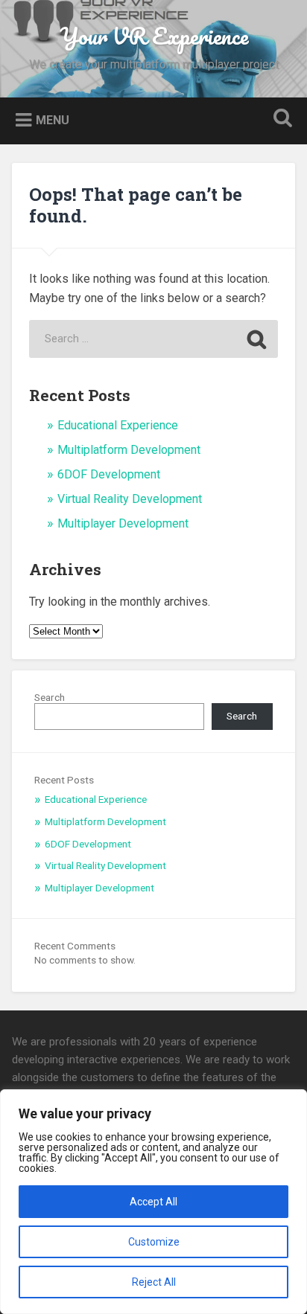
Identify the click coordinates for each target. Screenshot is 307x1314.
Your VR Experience (154, 36)
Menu (52, 119)
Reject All (154, 1282)
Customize (154, 1242)
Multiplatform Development (128, 450)
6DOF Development (108, 474)
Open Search (279, 119)
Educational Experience (117, 425)
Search (49, 697)
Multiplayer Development (123, 523)
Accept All (153, 1202)
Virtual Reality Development (129, 499)
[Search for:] (153, 339)
